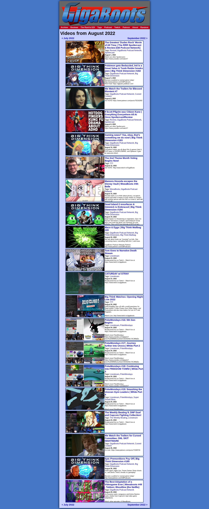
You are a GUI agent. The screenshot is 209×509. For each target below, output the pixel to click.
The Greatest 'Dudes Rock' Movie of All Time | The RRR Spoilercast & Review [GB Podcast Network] (123, 45)
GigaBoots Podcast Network (129, 50)
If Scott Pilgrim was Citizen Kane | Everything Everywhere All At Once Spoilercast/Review (123, 114)
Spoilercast (109, 53)
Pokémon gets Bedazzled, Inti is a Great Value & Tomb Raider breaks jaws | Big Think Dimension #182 (124, 68)
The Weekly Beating (118, 418)
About (135, 27)
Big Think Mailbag (128, 235)
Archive (64, 27)
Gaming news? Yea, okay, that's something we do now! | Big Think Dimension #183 (123, 138)
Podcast (108, 27)
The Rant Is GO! (88, 27)
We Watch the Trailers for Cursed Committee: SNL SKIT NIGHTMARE (123, 438)
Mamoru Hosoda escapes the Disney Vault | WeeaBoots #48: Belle (122, 184)
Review (113, 50)
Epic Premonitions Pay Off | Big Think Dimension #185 (122, 460)
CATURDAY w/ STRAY (117, 273)
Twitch (117, 27)
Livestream (114, 256)
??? (111, 163)
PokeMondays (126, 325)
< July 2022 (68, 38)
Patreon (126, 27)
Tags (99, 27)
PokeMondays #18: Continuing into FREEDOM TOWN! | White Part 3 (124, 369)
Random (144, 27)
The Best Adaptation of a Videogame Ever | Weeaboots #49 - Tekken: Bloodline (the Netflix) (123, 484)
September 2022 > (137, 38)
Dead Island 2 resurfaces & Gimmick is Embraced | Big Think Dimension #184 (123, 207)
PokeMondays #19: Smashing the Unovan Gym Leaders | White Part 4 (123, 392)
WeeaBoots (115, 189)
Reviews (74, 27)
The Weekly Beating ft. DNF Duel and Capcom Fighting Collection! (123, 413)
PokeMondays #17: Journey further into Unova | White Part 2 (122, 344)
